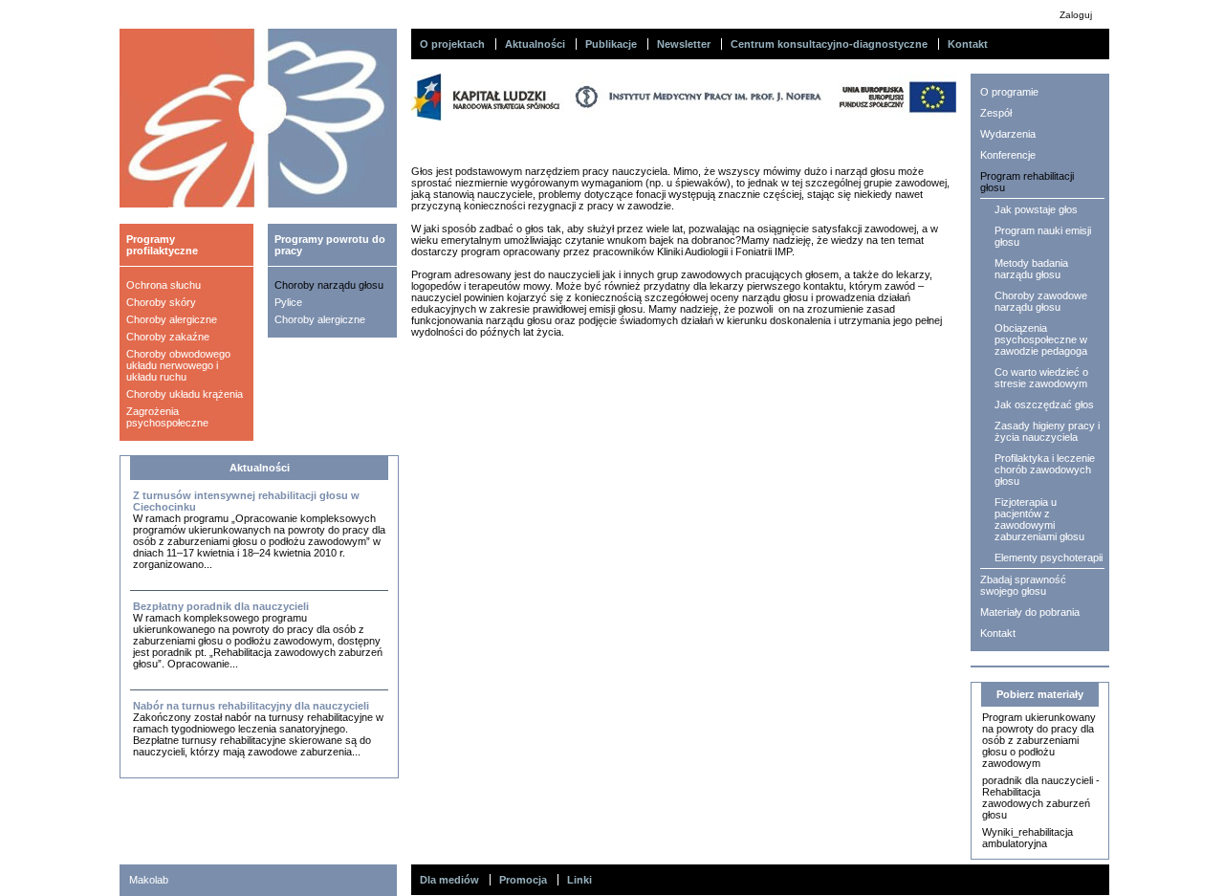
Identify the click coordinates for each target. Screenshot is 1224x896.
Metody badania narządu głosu (1031, 268)
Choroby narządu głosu (328, 285)
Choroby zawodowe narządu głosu (1040, 301)
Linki (579, 879)
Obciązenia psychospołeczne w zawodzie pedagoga (1040, 339)
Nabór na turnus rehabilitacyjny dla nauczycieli (251, 705)
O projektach (452, 44)
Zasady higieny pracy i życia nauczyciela (1047, 431)
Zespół (996, 113)
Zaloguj (1076, 15)
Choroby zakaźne (167, 336)
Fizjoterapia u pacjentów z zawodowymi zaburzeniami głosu (1039, 519)
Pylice (288, 302)
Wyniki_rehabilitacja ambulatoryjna (1027, 837)
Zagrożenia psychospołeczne (167, 416)
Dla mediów (449, 879)
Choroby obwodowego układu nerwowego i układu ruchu (178, 365)
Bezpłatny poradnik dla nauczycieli (221, 606)
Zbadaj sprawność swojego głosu (1023, 585)
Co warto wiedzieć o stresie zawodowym (1041, 377)
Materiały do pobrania (1030, 612)
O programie (1009, 92)
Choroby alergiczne (171, 319)
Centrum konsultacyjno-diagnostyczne (829, 44)
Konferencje (1008, 155)
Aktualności (535, 44)
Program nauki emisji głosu (1042, 236)
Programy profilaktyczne (162, 244)
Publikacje (611, 44)
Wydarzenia (1008, 134)
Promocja (523, 879)
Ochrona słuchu (163, 285)
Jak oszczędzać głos (1044, 404)
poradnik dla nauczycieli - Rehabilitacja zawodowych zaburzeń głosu (1041, 797)
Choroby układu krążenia (184, 394)
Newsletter (683, 44)
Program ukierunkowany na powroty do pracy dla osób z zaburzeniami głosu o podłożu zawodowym (1039, 740)
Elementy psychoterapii (1048, 557)
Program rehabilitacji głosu (1027, 181)
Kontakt (968, 44)
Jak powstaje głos (1036, 209)
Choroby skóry (161, 302)
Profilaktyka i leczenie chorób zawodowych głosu (1044, 469)
